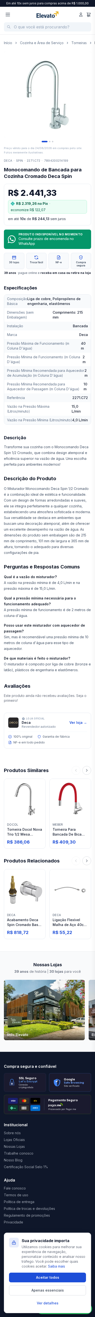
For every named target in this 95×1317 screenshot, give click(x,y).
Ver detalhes (47, 1303)
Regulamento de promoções (27, 1215)
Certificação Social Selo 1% (26, 1167)
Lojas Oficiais (14, 1140)
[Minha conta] (80, 14)
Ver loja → (78, 722)
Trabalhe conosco (18, 1153)
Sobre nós (12, 1133)
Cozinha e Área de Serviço (42, 43)
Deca (8, 160)
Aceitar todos (47, 1277)
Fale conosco (15, 1188)
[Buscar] (8, 27)
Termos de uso (16, 1195)
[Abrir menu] (8, 14)
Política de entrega (19, 1202)
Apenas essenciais (47, 1290)
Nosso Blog (13, 1160)
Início (8, 43)
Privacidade (13, 1222)
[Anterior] (76, 770)
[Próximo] (86, 770)
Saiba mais (56, 1266)
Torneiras (79, 43)
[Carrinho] (88, 14)
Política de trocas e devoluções (29, 1208)
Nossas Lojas (14, 1146)
